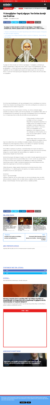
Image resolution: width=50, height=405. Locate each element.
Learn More (23, 402)
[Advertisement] (25, 88)
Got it (29, 402)
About (16, 1)
